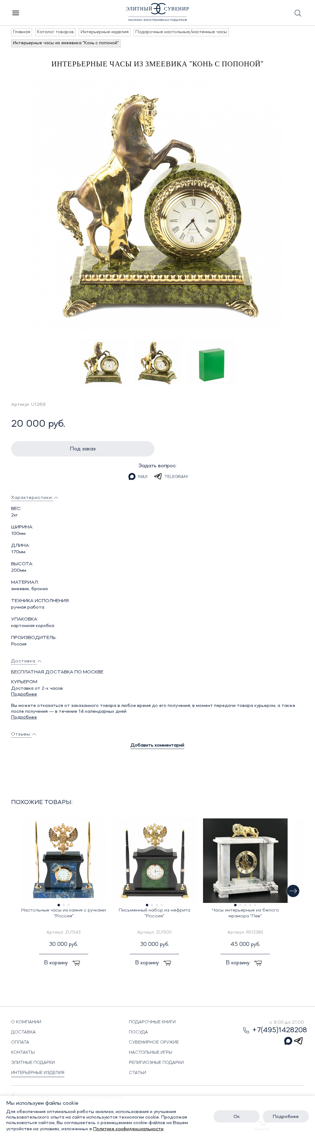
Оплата (20, 1042)
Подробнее (24, 694)
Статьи (137, 1073)
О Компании (26, 1022)
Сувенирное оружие (154, 1042)
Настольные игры (150, 1052)
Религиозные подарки (156, 1063)
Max (143, 477)
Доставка (23, 1032)
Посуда (138, 1032)
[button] (293, 891)
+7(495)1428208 (279, 1030)
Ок (236, 1116)
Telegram (176, 477)
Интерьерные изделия (37, 1073)
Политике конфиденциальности (128, 1129)
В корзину (57, 963)
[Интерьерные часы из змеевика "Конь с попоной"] (157, 205)
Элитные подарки (33, 1063)
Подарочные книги (152, 1022)
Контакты (23, 1052)
